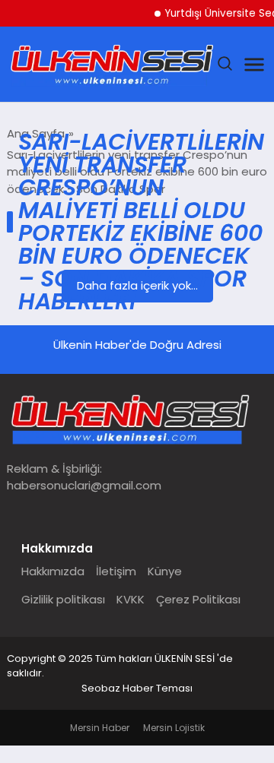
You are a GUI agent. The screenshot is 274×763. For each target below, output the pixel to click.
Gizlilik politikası (63, 599)
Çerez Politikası (198, 599)
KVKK (130, 599)
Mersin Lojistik (174, 727)
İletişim (116, 571)
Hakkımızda (52, 571)
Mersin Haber (99, 727)
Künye (165, 571)
